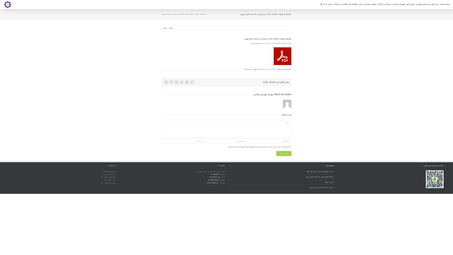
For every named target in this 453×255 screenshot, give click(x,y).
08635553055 (214, 177)
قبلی (170, 28)
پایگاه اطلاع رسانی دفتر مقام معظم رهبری (319, 177)
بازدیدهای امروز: (109, 174)
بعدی (165, 28)
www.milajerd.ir (212, 182)
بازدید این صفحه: (109, 182)
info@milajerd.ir (214, 180)
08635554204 (215, 174)
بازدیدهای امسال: (109, 177)
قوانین (255, 69)
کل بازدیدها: (111, 180)
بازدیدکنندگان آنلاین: (108, 171)
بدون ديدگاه (248, 69)
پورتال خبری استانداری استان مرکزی (321, 187)
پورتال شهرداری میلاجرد (282, 69)
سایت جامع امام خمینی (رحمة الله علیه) (320, 171)
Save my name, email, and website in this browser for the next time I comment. (258, 147)
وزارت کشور (329, 182)
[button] (321, 4)
